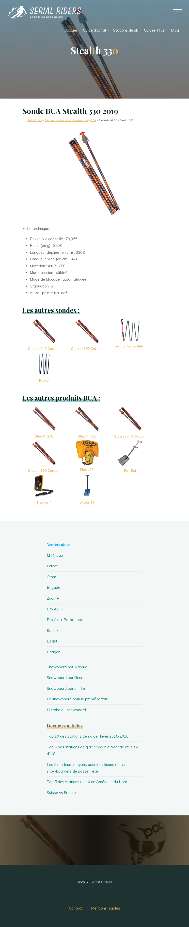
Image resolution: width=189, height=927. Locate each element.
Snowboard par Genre (66, 677)
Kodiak (52, 630)
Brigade (53, 587)
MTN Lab (55, 555)
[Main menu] (177, 11)
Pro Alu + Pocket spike (66, 619)
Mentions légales (105, 908)
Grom (51, 576)
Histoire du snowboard (66, 710)
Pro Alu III (55, 609)
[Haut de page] (169, 907)
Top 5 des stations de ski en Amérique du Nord (87, 781)
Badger (53, 652)
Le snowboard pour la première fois (77, 699)
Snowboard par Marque (67, 667)
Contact (76, 908)
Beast (52, 641)
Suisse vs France (61, 792)
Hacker (53, 566)
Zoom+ (53, 598)
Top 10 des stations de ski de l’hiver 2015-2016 (87, 736)
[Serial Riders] (44, 11)
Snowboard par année (66, 688)
